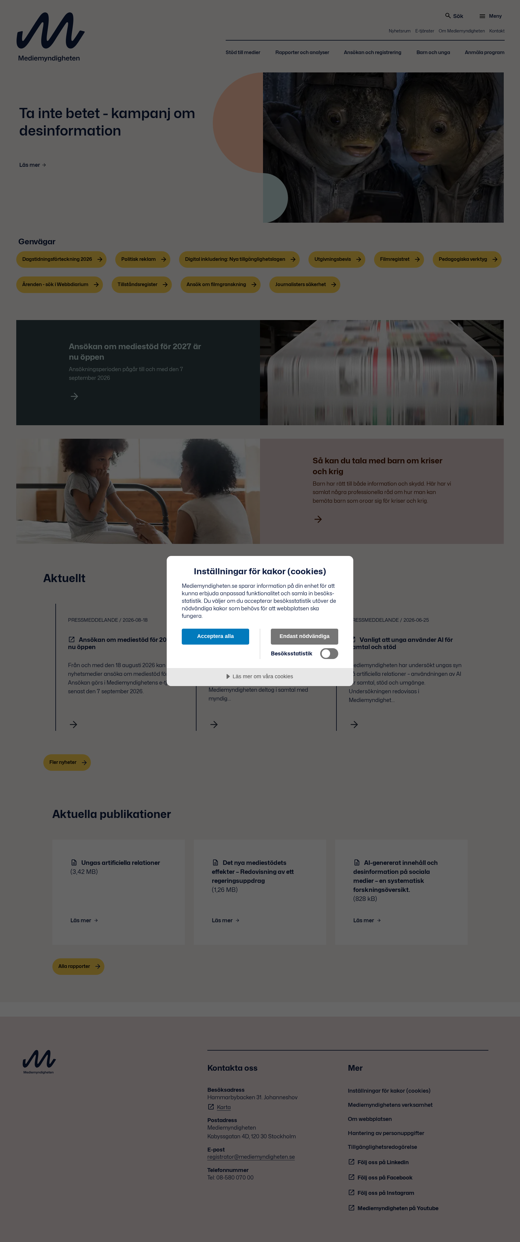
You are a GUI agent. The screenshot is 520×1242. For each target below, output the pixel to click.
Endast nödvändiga (305, 636)
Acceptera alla (215, 636)
